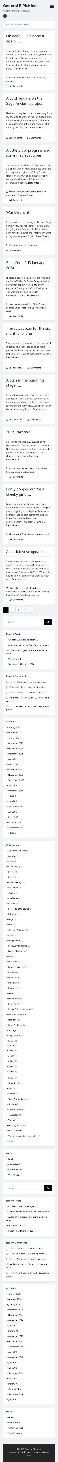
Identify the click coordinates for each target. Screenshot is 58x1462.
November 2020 (15, 775)
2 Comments (35, 419)
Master (11, 972)
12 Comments (34, 138)
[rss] (5, 16)
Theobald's (26, 308)
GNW (10, 935)
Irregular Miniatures (31, 588)
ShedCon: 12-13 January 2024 (21, 664)
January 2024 (14, 738)
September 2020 (16, 780)
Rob (12, 687)
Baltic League (14, 866)
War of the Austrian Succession (22, 1136)
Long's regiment (16, 967)
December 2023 (15, 743)
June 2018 (12, 801)
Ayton (33, 191)
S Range (22, 195)
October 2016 (14, 822)
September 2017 (15, 806)
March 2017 (13, 817)
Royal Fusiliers (15, 1025)
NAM (10, 993)
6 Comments (35, 367)
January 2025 (14, 727)
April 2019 (12, 785)
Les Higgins (13, 961)
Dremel (11, 903)
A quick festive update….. (26, 551)
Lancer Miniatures (16, 951)
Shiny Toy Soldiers (16, 1099)
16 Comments (14, 250)
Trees (11, 1120)
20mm (12, 77)
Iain (26, 24)
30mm (18, 468)
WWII (8, 311)
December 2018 (15, 790)
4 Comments (17, 86)
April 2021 (12, 759)
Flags (10, 919)
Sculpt (11, 1078)
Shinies (30, 195)
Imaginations (14, 940)
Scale (10, 1041)
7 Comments (17, 316)
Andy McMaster (17, 697)
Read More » (21, 68)
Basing (11, 872)
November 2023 (15, 748)
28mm (18, 77)
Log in (11, 1159)
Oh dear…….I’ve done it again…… (23, 639)
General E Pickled (20, 5)
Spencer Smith (13, 308)
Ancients (26, 77)
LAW (10, 956)
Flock (10, 924)
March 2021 (13, 764)
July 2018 (12, 796)
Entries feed (14, 1164)
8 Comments (17, 200)
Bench (11, 877)
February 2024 (15, 732)
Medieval (41, 191)
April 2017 (12, 812)
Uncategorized (39, 308)
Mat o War (13, 977)
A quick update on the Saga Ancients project (28, 645)
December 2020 (15, 769)
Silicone (12, 1104)
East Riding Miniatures (18, 909)
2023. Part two (18, 432)
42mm (12, 534)
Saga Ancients (15, 138)
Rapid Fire (10, 595)
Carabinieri (13, 887)
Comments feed (15, 1169)
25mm (12, 191)
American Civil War (23, 304)
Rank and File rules (17, 1014)
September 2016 (16, 827)
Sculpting (12, 1083)
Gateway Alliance (16, 930)
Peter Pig (22, 591)
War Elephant (17, 212)
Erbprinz (12, 914)
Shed (35, 304)
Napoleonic (36, 77)
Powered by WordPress (19, 1452)
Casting (11, 893)
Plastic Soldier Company (38, 591)
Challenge (13, 898)
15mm (11, 304)
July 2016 (12, 833)
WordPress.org (15, 1175)
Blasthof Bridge (15, 882)
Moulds (11, 988)
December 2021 (15, 753)
